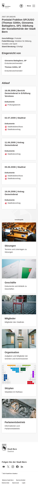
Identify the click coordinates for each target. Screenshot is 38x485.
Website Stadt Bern (7, 480)
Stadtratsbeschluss (15, 127)
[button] (31, 5)
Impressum (15, 483)
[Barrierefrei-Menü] (21, 5)
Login (23, 483)
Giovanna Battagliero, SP (15, 61)
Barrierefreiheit (20, 480)
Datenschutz (5, 483)
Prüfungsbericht (13, 105)
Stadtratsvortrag (13, 129)
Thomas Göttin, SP (13, 67)
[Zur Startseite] (6, 5)
